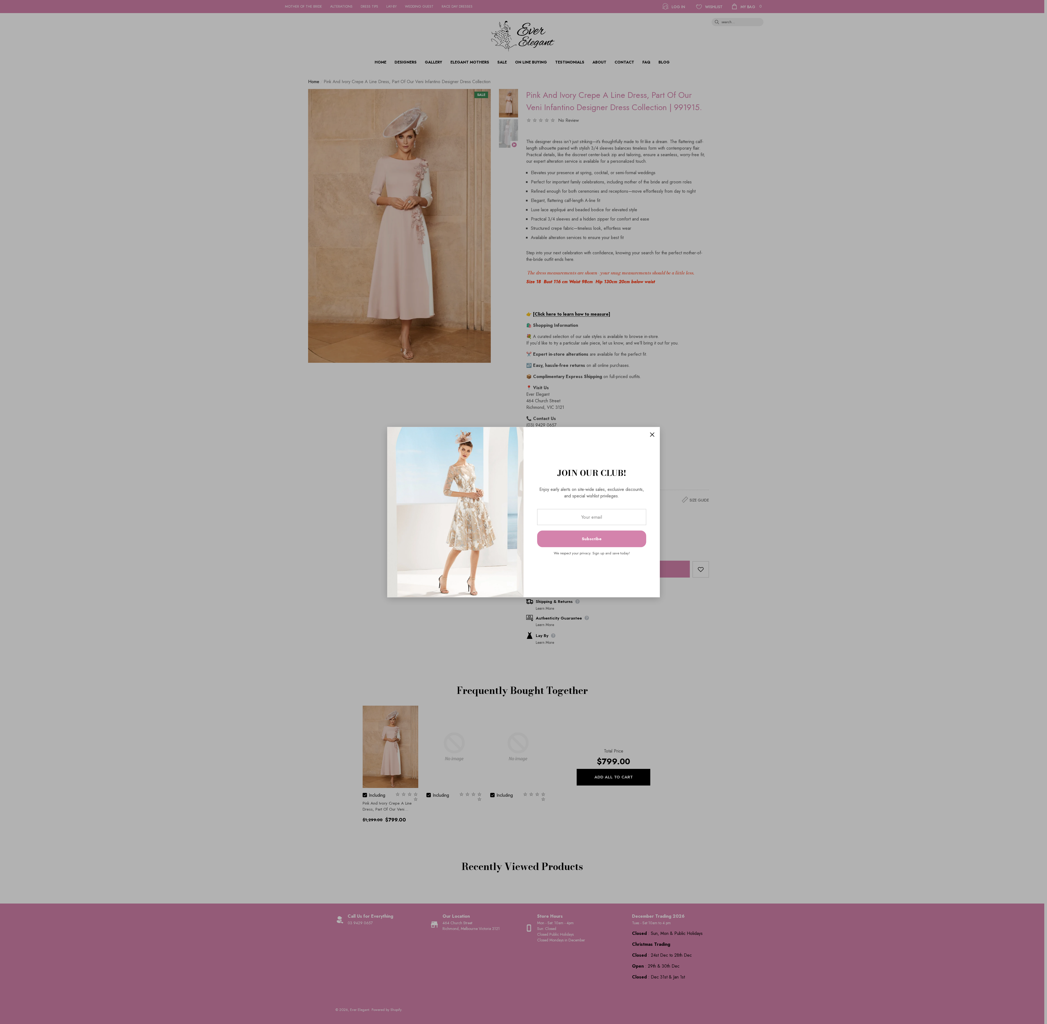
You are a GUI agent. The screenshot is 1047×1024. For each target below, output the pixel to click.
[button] (652, 434)
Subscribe (591, 539)
